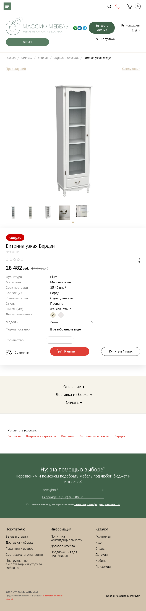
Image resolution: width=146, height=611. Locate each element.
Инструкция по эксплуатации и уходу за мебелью (24, 564)
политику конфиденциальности (97, 504)
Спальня (101, 548)
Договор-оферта (63, 546)
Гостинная (103, 536)
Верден (120, 436)
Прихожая (103, 567)
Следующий (131, 69)
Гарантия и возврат (20, 548)
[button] (73, 222)
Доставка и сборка (19, 542)
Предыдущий (16, 69)
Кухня (99, 542)
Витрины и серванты (41, 436)
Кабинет (101, 560)
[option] (73, 140)
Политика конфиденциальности (66, 538)
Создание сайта (116, 595)
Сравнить (21, 352)
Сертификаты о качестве (24, 554)
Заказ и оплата (17, 536)
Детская (101, 554)
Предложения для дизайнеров (64, 553)
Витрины (67, 436)
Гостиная (14, 436)
